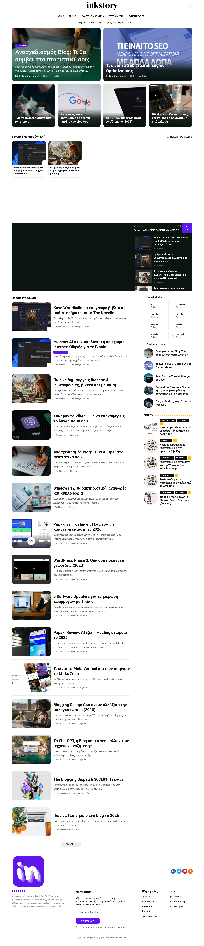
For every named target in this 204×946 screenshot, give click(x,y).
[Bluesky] (155, 335)
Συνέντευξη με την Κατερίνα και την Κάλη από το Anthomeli (175, 482)
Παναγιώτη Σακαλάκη (117, 938)
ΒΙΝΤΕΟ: (148, 415)
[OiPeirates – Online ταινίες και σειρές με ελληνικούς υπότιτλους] (170, 105)
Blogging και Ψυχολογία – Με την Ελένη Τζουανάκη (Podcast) (175, 500)
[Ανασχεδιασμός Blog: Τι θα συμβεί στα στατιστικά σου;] (31, 461)
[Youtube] (155, 315)
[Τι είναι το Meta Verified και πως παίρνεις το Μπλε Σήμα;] (31, 677)
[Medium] (23, 6)
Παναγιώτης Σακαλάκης (31, 76)
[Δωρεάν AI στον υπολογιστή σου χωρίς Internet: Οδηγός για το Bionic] (29, 153)
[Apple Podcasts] (30, 6)
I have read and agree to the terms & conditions (102, 927)
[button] (187, 228)
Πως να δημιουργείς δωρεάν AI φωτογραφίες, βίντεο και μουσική (65, 170)
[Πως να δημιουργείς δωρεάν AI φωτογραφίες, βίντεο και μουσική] (65, 153)
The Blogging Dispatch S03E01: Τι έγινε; (88, 779)
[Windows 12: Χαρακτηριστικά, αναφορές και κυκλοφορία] (31, 497)
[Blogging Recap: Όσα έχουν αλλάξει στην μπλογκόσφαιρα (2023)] (31, 713)
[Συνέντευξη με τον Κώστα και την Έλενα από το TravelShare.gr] (151, 463)
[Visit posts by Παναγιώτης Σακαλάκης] (16, 76)
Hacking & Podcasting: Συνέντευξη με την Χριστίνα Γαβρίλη (173, 448)
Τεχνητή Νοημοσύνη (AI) (28, 136)
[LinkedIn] (20, 6)
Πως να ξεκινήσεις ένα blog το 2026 (86, 815)
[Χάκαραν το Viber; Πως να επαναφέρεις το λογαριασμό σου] (31, 425)
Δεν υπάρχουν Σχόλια (80, 327)
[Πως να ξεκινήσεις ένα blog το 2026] (31, 821)
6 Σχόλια (72, 507)
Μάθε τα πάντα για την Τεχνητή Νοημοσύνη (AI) (110, 22)
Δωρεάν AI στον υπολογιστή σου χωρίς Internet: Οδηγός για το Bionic (28, 170)
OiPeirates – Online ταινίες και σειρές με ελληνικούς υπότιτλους (170, 118)
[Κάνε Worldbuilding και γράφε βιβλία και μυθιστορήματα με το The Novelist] (31, 316)
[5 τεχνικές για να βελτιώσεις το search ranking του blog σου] (79, 105)
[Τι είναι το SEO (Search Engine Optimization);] (147, 54)
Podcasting (182, 420)
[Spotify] (26, 6)
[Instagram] (16, 6)
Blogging (21, 45)
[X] (155, 305)
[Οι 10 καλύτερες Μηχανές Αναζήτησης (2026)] (124, 105)
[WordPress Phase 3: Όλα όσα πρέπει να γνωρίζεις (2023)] (31, 569)
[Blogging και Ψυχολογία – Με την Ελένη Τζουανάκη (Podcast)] (151, 498)
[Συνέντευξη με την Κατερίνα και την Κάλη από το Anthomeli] (151, 481)
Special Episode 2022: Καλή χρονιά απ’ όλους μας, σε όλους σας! (175, 430)
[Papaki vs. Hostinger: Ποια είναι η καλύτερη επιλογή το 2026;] (31, 533)
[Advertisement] (95, 201)
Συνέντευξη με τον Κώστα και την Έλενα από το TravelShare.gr (175, 465)
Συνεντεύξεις (166, 458)
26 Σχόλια (74, 435)
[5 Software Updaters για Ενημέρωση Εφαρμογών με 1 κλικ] (31, 605)
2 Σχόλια (73, 471)
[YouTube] (13, 6)
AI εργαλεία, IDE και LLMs (179, 136)
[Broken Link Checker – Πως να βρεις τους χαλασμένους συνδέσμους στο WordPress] (148, 390)
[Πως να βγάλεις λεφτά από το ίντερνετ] (33, 105)
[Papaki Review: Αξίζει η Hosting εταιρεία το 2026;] (31, 641)
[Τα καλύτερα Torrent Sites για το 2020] (148, 378)
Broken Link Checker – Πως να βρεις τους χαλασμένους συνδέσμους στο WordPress (173, 390)
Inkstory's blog (167, 420)
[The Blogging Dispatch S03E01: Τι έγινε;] (31, 785)
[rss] (180, 335)
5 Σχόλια (77, 829)
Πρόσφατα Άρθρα (24, 297)
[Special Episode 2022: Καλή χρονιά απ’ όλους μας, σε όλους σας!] (151, 427)
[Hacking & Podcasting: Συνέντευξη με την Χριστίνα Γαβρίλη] (151, 446)
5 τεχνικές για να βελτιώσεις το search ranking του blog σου (75, 118)
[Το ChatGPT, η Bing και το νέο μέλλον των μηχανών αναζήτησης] (31, 749)
